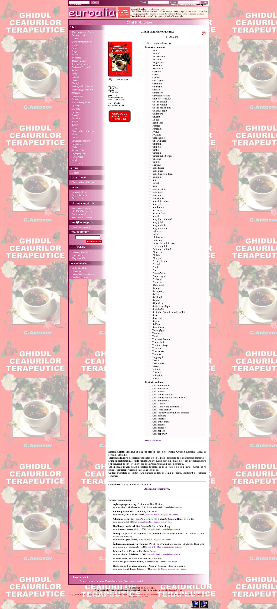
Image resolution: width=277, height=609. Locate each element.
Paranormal (77, 96)
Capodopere (77, 144)
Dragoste (76, 109)
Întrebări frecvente (80, 277)
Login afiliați (77, 255)
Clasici (75, 48)
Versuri (75, 54)
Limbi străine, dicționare (83, 131)
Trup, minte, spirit (80, 64)
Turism (75, 125)
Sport (74, 160)
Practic (75, 99)
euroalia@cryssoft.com (171, 590)
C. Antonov (172, 37)
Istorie (75, 38)
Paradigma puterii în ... (82, 227)
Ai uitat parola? (202, 5)
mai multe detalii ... (156, 507)
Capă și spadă (78, 153)
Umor (74, 128)
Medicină (76, 93)
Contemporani (78, 35)
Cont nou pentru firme (186, 5)
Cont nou (173, 5)
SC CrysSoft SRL (79, 268)
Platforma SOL (79, 258)
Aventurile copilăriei (81, 102)
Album (75, 137)
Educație (76, 115)
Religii (74, 73)
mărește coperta (123, 79)
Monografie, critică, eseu (83, 32)
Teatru (75, 121)
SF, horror (76, 57)
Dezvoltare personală (81, 41)
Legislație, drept (79, 192)
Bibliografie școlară (81, 141)
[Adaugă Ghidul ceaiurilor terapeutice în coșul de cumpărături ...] (203, 34)
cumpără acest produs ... (154, 441)
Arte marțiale (78, 150)
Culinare (76, 112)
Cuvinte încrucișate (80, 195)
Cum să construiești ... (82, 208)
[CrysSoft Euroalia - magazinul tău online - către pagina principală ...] (92, 17)
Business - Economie (81, 67)
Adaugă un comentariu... (157, 488)
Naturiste (76, 118)
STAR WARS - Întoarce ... (83, 217)
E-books (75, 172)
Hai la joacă (77, 156)
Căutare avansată (75, 5)
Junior (75, 70)
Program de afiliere (81, 252)
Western (75, 134)
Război (75, 147)
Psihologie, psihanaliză (82, 89)
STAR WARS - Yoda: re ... (83, 211)
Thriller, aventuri (79, 61)
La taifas (76, 105)
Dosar (75, 45)
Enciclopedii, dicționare (82, 86)
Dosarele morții (79, 214)
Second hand (77, 163)
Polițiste (75, 77)
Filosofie (76, 83)
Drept (74, 51)
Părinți (75, 80)
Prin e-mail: (83, 272)
